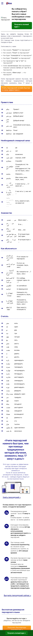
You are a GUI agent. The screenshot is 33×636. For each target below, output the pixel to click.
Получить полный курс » (21, 25)
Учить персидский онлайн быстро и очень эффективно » (16, 89)
